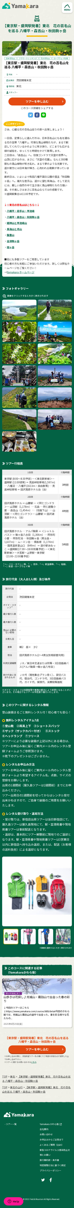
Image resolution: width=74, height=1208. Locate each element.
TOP (4, 1076)
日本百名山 (10, 58)
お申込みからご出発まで (51, 1139)
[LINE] (43, 114)
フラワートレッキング (28, 58)
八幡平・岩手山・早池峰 (20, 211)
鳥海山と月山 (14, 229)
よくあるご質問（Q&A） (52, 1144)
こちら (33, 1062)
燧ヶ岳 (10, 247)
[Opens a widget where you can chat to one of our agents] (13, 1201)
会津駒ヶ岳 (13, 241)
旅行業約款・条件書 (49, 1159)
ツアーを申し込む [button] (37, 101)
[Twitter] (30, 114)
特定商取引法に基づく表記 (53, 1165)
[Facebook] (37, 114)
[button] (67, 7)
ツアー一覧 (11, 1124)
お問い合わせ (46, 1134)
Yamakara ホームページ (20, 272)
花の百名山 (45, 58)
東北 (12, 1076)
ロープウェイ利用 (61, 58)
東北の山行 (16, 1087)
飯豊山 (10, 235)
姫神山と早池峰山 (17, 223)
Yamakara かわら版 (49, 1124)
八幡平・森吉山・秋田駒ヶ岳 (23, 217)
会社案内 (44, 1129)
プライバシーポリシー (50, 1170)
